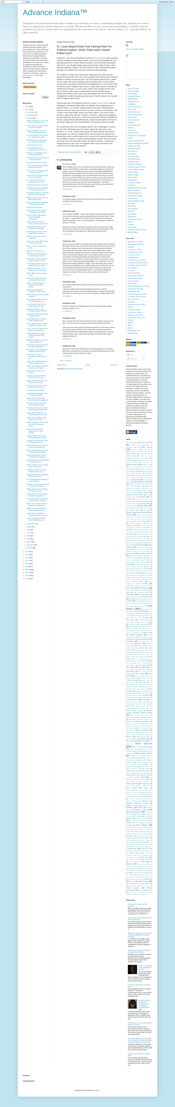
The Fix (130, 222)
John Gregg (139, 674)
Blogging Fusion (133, 101)
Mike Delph (145, 739)
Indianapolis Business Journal (138, 286)
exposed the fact (103, 103)
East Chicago (148, 573)
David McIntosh (138, 545)
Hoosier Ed (132, 130)
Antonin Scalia (131, 456)
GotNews (131, 122)
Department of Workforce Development (140, 555)
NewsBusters (132, 180)
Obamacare (139, 760)
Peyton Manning (132, 784)
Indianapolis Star (134, 291)
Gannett (138, 601)
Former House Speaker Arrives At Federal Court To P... (37, 171)
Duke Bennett (130, 570)
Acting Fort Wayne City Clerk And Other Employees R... (37, 131)
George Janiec (147, 601)
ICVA (129, 624)
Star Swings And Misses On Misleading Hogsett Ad (36, 227)
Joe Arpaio (136, 665)
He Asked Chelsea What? (35, 390)
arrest (141, 460)
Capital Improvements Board (135, 495)
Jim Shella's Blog (134, 159)
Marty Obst (129, 726)
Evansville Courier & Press (137, 260)
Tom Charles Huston (132, 870)
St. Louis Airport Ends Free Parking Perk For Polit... (36, 181)
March (29, 542)
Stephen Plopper (144, 840)
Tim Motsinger (139, 866)
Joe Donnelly (146, 665)
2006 (27, 575)
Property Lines (133, 198)
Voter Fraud (129, 883)
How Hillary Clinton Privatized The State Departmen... (37, 346)
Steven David (146, 844)
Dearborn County (131, 551)
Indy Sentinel (132, 151)
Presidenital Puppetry (135, 196)
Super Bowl (132, 849)
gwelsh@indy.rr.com (30, 75)
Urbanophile (132, 227)
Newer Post (61, 365)
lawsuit (128, 695)
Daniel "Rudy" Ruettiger (142, 538)
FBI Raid (141, 590)
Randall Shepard (147, 796)
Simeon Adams (144, 838)
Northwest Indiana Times (136, 304)
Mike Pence (141, 741)
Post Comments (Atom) (74, 369)
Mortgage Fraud (145, 749)
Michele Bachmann (132, 738)
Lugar (144, 704)
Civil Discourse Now (135, 107)
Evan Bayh (130, 588)
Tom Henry (143, 870)
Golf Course (140, 606)
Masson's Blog (133, 172)
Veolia (130, 879)
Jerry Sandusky (140, 658)
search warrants (131, 833)
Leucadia (145, 695)
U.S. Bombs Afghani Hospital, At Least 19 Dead (38, 480)
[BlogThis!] (92, 152)
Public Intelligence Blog (136, 201)
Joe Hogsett (130, 667)
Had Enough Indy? (134, 125)
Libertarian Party (131, 697)
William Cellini (148, 890)
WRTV (130, 325)
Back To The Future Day (35, 251)
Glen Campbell (145, 603)
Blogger (97, 1090)
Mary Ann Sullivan (140, 726)
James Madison (147, 652)
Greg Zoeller (139, 611)
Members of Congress (132, 732)
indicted (128, 643)
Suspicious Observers (135, 315)
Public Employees (139, 792)
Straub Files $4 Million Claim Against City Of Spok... (37, 418)
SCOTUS (131, 211)
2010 (27, 564)
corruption (136, 530)
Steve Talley (136, 844)
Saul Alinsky (146, 827)
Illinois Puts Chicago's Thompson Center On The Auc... (37, 356)
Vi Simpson (138, 879)
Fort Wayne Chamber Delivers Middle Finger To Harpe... (37, 264)
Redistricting (145, 801)
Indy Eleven (137, 643)
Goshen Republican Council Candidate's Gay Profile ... (37, 211)
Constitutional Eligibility (133, 527)
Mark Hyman (129, 717)
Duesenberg (129, 568)
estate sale (146, 586)
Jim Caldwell (129, 663)
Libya (148, 697)
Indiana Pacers (140, 630)
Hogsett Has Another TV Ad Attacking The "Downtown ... (37, 269)
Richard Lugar (140, 810)
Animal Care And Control (142, 451)
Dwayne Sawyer (143, 570)
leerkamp (136, 695)
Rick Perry (129, 814)
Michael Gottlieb (131, 736)
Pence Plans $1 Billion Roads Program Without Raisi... (37, 362)
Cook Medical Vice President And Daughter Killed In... (37, 404)
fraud (130, 599)
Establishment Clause (132, 586)
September (31, 524)
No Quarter (132, 185)
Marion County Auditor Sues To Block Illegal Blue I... (37, 198)
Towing (135, 872)
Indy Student (132, 154)
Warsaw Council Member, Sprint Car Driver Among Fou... (38, 485)
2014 (27, 551)
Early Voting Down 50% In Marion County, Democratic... (38, 223)
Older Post (114, 365)
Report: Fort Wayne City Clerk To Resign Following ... (37, 381)
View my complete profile (134, 49)
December (31, 112)
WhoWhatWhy (133, 232)
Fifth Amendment (139, 592)
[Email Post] (85, 152)
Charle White (146, 503)
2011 (27, 560)
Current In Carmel (134, 255)
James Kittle (136, 652)
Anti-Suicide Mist (145, 453)
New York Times (133, 299)
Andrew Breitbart (137, 449)
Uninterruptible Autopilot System (139, 875)
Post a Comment (65, 360)
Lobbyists (143, 702)
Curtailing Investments (143, 532)
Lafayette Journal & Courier (137, 294)
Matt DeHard (141, 728)
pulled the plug (97, 58)
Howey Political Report (136, 276)
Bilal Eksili (137, 475)
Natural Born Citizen (143, 753)
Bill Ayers (145, 475)
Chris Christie (148, 508)
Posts (131, 355)
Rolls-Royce (139, 818)
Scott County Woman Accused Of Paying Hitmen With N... (37, 451)
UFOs (150, 872)
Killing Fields (132, 689)
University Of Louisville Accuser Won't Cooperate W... (37, 176)
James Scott (141, 656)
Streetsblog (132, 217)
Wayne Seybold (132, 888)
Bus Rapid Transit (141, 493)
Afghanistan (145, 445)
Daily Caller (132, 109)
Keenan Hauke (145, 684)
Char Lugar (136, 503)
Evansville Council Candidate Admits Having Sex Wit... (37, 260)
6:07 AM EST (67, 296)
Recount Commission (135, 799)
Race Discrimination (140, 794)
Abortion (142, 442)
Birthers (128, 480)
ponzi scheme (131, 788)
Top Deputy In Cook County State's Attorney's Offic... (36, 305)
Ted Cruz (135, 857)
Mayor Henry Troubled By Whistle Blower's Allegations (37, 399)
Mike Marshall (130, 741)
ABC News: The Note (135, 242)
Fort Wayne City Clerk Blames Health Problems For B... (37, 350)
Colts (147, 523)
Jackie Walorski (138, 648)
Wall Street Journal (132, 885)
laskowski (149, 691)
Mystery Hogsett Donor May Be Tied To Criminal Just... (37, 122)
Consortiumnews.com (135, 252)
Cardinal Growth (131, 497)
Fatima (135, 590)
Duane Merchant (131, 566)
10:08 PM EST (68, 189)
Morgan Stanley (133, 749)
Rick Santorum (141, 814)
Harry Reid (136, 615)
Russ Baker (132, 206)
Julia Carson (146, 680)
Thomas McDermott (146, 859)
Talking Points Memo (135, 219)
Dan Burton (129, 534)
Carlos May (140, 499)
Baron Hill (132, 467)
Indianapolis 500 (131, 639)
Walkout (147, 883)
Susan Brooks (145, 848)
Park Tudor (145, 768)
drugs (148, 564)
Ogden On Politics (134, 190)
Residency (129, 807)
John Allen (147, 669)
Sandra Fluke (136, 827)
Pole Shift (129, 786)
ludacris (137, 704)
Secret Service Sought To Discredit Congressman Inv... (37, 514)
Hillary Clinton (130, 620)
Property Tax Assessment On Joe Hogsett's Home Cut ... (37, 279)
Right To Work (136, 816)
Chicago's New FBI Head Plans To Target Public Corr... (37, 441)
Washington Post (134, 331)
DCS (147, 549)
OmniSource (145, 764)
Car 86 (148, 495)
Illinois (135, 624)
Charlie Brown (130, 505)
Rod (145, 816)
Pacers (143, 766)
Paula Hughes (130, 777)
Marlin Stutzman (145, 719)
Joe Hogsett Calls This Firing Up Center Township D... (38, 158)
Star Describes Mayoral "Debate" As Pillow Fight (36, 290)
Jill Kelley (147, 661)
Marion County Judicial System (140, 715)
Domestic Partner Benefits (141, 560)
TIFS (143, 862)
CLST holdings (141, 521)
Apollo (142, 456)
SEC (142, 833)
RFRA (140, 807)
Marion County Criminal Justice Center (139, 711)
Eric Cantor (131, 579)
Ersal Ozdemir (142, 584)
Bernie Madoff (130, 473)
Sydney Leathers (135, 853)
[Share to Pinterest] (99, 152)
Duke (148, 568)
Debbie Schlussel (134, 112)
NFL (145, 758)
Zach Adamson (140, 894)
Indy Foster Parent (134, 149)
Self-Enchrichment (143, 836)
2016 (27, 106)
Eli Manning (129, 577)
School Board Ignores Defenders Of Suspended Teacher (139, 951)
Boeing (128, 482)
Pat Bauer (146, 771)
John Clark (142, 671)
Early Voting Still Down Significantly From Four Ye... (37, 149)
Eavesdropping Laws (134, 575)
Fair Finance (143, 588)
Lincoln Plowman (132, 700)
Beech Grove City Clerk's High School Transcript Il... (37, 126)
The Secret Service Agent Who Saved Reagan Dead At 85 (37, 409)
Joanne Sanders (142, 663)
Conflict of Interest (132, 525)
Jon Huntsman (132, 678)
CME (150, 521)
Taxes (127, 857)
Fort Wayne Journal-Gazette (137, 263)
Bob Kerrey (146, 480)
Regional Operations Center (137, 803)
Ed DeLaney (146, 575)
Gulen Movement (140, 613)
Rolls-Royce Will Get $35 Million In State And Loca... (38, 461)
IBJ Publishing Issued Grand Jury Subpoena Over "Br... (36, 141)
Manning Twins (140, 706)
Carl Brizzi (142, 497)
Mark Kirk (138, 717)
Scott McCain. (136, 831)
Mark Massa (132, 719)
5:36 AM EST (67, 234)
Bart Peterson (144, 467)
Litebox (144, 699)
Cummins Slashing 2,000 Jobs (37, 185)
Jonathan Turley (133, 162)
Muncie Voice (132, 177)
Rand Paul (136, 796)
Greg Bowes (146, 609)
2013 (27, 555)
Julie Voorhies (130, 682)
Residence (146, 805)
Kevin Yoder (148, 686)
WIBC (139, 890)
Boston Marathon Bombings (142, 482)
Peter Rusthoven (144, 781)
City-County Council (141, 517)
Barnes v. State (147, 464)
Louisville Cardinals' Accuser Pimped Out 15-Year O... (37, 470)
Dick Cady (142, 558)
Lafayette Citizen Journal (136, 167)
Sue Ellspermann (147, 846)
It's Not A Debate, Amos (35, 145)
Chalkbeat (131, 104)
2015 (27, 109)
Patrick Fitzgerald (131, 773)
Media (130, 730)
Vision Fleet (148, 879)
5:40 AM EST (67, 275)
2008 (27, 570)
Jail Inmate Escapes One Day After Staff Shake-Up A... (37, 300)
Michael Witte (145, 736)
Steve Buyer (129, 842)
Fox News (131, 270)
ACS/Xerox (134, 445)
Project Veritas (139, 790)
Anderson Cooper (131, 447)
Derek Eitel (132, 558)
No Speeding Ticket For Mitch (37, 163)
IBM (151, 622)
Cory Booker (146, 530)
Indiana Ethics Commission (137, 626)
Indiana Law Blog (134, 146)
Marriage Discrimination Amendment (137, 721)
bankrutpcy (146, 462)
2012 (27, 558)
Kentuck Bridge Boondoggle (134, 686)
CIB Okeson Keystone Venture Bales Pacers (139, 512)
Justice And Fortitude (135, 164)
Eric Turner (138, 581)
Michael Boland (131, 734)
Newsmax (131, 302)
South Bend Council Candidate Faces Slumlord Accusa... (37, 189)
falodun (128, 590)
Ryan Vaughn (142, 825)
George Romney (133, 603)
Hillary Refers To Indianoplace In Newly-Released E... (37, 495)
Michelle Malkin (133, 175)
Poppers (146, 788)
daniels (128, 540)
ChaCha (128, 503)
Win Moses (133, 892)
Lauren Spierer (133, 693)
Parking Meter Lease (133, 771)
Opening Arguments (135, 193)
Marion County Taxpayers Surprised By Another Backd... (35, 285)
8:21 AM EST (67, 311)
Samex (128, 827)
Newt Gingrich (136, 758)
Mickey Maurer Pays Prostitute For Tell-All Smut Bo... (37, 490)
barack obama (132, 464)
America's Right (133, 91)
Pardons (135, 768)
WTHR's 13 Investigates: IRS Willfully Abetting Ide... (37, 154)
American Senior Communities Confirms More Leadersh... (37, 500)
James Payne (145, 654)
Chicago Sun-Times (135, 250)
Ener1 (137, 577)
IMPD (150, 624)
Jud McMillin (135, 680)
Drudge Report (133, 257)
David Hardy (142, 542)
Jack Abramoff (143, 645)
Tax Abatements (144, 855)
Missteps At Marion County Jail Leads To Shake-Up (37, 341)
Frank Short (137, 596)
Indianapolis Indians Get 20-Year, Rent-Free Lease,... (36, 377)
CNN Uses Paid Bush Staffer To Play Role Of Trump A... (38, 367)
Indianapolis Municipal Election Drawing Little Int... (37, 315)
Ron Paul (149, 818)
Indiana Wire (132, 284)
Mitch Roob (136, 747)
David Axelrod (137, 540)
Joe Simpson (138, 669)
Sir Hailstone (67, 164)
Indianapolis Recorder (135, 289)
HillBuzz (131, 128)
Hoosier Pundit (133, 133)
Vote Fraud (143, 881)
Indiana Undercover (144, 637)
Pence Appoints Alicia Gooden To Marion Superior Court (37, 324)
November (31, 115)
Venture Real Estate (132, 877)
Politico (130, 307)
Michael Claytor (145, 734)
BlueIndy (136, 480)
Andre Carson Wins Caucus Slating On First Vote (145, 967)
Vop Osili (132, 881)
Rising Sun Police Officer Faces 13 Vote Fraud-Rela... (38, 242)
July (28, 530)
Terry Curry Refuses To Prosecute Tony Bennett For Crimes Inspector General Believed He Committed (140, 1040)
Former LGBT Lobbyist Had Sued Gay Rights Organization (36, 217)
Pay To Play (141, 777)
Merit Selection (145, 732)
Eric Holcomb (143, 579)
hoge (148, 620)
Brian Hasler (141, 486)
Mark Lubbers (147, 717)
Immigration (142, 624)
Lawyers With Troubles (136, 169)
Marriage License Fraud (133, 723)
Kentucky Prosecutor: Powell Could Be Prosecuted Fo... (37, 456)
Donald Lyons (140, 562)
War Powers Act (145, 885)
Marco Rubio (146, 708)
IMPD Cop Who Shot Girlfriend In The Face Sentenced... (37, 446)
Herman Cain (137, 618)
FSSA (130, 601)
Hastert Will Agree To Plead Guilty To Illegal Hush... (36, 320)
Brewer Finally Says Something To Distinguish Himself (37, 203)
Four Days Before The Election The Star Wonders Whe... (37, 136)
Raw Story (131, 203)
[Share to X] (94, 152)
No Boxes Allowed (134, 183)
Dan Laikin (149, 534)
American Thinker (134, 96)
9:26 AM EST (67, 339)
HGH (146, 618)
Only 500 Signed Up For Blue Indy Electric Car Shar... (37, 386)
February (30, 545)
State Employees (131, 840)
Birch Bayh (146, 477)
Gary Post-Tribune (134, 273)
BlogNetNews (132, 99)
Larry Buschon (140, 691)
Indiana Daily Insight (135, 278)
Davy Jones (138, 549)
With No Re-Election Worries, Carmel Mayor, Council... (37, 255)
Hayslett (144, 615)
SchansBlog (132, 214)
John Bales (130, 671)
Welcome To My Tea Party (137, 230)
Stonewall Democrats (132, 846)
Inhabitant (149, 643)
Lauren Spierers (145, 693)
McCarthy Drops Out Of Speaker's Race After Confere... (35, 431)
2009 (27, 566)
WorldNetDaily (133, 333)
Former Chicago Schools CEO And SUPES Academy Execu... (37, 424)
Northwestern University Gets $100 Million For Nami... (37, 232)
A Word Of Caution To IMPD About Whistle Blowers (36, 519)
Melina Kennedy (142, 730)
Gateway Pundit (133, 120)
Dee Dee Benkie (145, 551)
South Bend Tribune (135, 312)
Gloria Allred (129, 606)
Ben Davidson (142, 469)
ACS (150, 442)
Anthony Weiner (131, 453)
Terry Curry (145, 857)
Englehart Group (147, 577)
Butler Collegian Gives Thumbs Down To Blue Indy (37, 466)
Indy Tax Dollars (133, 156)
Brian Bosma (130, 486)
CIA (144, 510)
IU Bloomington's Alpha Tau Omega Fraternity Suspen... (37, 437)
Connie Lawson (145, 525)
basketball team (131, 469)
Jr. (126, 680)
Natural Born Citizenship (138, 755)
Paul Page (137, 775)
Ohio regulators (131, 764)
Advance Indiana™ (55, 12)
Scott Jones (142, 829)
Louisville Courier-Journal (137, 297)
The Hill (130, 320)
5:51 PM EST (67, 356)
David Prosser (141, 547)
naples (128, 751)
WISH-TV (131, 323)
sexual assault (131, 838)
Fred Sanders (148, 599)
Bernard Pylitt (146, 471)
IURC (134, 645)
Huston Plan (143, 622)
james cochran (140, 650)
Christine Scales (134, 510)
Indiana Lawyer (133, 281)
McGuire (149, 728)
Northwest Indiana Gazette (137, 188)
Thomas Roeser (133, 862)
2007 (27, 573)
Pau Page (143, 773)
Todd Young (146, 868)
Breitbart (131, 247)
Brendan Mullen (145, 484)
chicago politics (137, 508)
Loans (136, 702)
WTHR (130, 328)
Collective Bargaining (135, 523)
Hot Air (130, 138)
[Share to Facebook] (97, 152)
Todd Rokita (136, 868)
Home (88, 365)
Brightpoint (137, 488)
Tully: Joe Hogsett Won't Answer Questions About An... (38, 166)
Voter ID (139, 883)
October (30, 118)
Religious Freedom (132, 805)
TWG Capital (143, 872)
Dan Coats (139, 534)
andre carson (146, 447)
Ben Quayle (136, 471)
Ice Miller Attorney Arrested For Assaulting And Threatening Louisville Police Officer (144, 1004)
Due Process (144, 566)
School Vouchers (131, 829)
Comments (133, 359)
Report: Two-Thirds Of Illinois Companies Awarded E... (37, 504)
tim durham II (142, 864)
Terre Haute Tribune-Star (136, 318)
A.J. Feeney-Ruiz (131, 442)
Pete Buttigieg (145, 779)
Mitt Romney (147, 747)
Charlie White (142, 505)
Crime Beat (129, 532)
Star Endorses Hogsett (34, 207)
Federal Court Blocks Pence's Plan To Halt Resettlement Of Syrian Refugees (140, 935)
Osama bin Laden (132, 766)
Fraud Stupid (132, 117)
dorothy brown (139, 564)
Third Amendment (131, 859)
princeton (128, 790)
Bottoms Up (133, 484)
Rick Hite (147, 812)
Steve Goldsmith (141, 842)
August (29, 527)
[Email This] (90, 152)
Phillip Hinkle (146, 784)
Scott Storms (146, 831)
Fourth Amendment (144, 594)
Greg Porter (129, 611)
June (29, 533)
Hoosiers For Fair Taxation (137, 135)
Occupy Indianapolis (143, 762)
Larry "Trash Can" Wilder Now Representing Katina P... (37, 329)
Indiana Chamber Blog (136, 141)
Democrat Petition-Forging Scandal (139, 553)
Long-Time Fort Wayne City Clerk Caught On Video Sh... (37, 413)
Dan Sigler (142, 536)
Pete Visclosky (130, 781)
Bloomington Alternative (136, 244)
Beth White (142, 473)
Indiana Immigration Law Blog (138, 143)
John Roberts (139, 676)
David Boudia (148, 540)
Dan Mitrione (132, 536)
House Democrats (131, 622)
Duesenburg (139, 568)
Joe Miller (142, 667)
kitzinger (142, 689)
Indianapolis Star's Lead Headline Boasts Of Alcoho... (37, 310)
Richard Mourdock (133, 812)
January (30, 548)
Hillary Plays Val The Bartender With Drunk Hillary (37, 475)
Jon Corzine (148, 676)
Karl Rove (136, 684)
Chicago (128, 508)
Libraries (141, 697)
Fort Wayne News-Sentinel (137, 265)
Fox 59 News (132, 268)
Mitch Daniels (143, 743)
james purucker (130, 656)
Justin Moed (142, 682)
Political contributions (143, 786)
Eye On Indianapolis (135, 115)
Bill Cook (136, 477)
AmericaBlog (132, 94)
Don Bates (129, 562)
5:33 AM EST (67, 204)
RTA (143, 820)
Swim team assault (146, 851)
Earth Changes (136, 573)
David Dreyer (132, 542)
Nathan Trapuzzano (138, 751)
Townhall (131, 224)
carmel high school (144, 501)
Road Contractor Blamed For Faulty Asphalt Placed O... (37, 509)
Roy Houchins (134, 820)
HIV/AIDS (141, 620)
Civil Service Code (139, 519)
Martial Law (146, 723)
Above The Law (133, 88)
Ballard (137, 462)
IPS (129, 645)
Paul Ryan (146, 775)
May (28, 536)
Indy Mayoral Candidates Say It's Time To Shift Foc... (37, 394)
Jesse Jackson (137, 661)
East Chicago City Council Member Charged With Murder (36, 335)
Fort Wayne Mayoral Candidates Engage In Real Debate (38, 193)
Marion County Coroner (134, 710)
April (28, 539)
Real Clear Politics (134, 310)
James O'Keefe (133, 654)
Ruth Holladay (133, 209)
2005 (27, 579)
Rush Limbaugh (140, 823)
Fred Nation (138, 599)
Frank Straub (147, 597)
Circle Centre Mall (141, 515)
